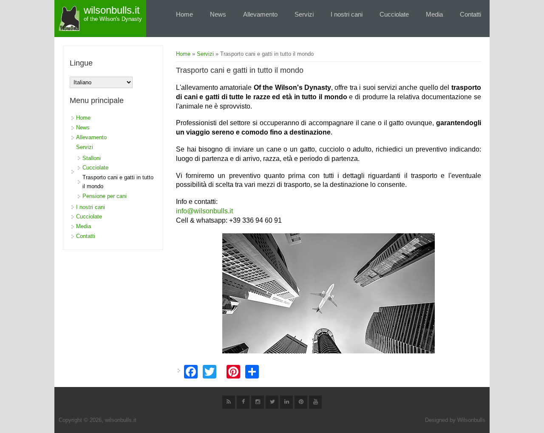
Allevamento (260, 14)
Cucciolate (394, 14)
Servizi (304, 14)
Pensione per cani (104, 196)
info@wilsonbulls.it (204, 211)
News (218, 14)
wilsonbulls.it (112, 10)
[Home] (69, 18)
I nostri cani (347, 14)
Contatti (470, 14)
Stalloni (91, 158)
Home (184, 14)
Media (434, 14)
